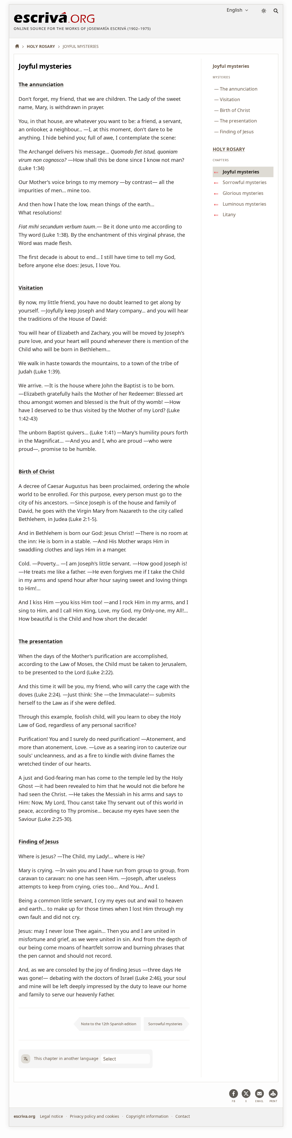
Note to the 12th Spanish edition (108, 1023)
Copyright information (147, 1116)
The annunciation (41, 84)
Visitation (31, 288)
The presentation (41, 641)
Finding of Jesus (39, 842)
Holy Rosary (229, 149)
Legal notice (51, 1116)
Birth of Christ (36, 472)
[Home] (19, 46)
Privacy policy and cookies (94, 1116)
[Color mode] (264, 11)
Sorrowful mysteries (165, 1023)
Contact (182, 1116)
